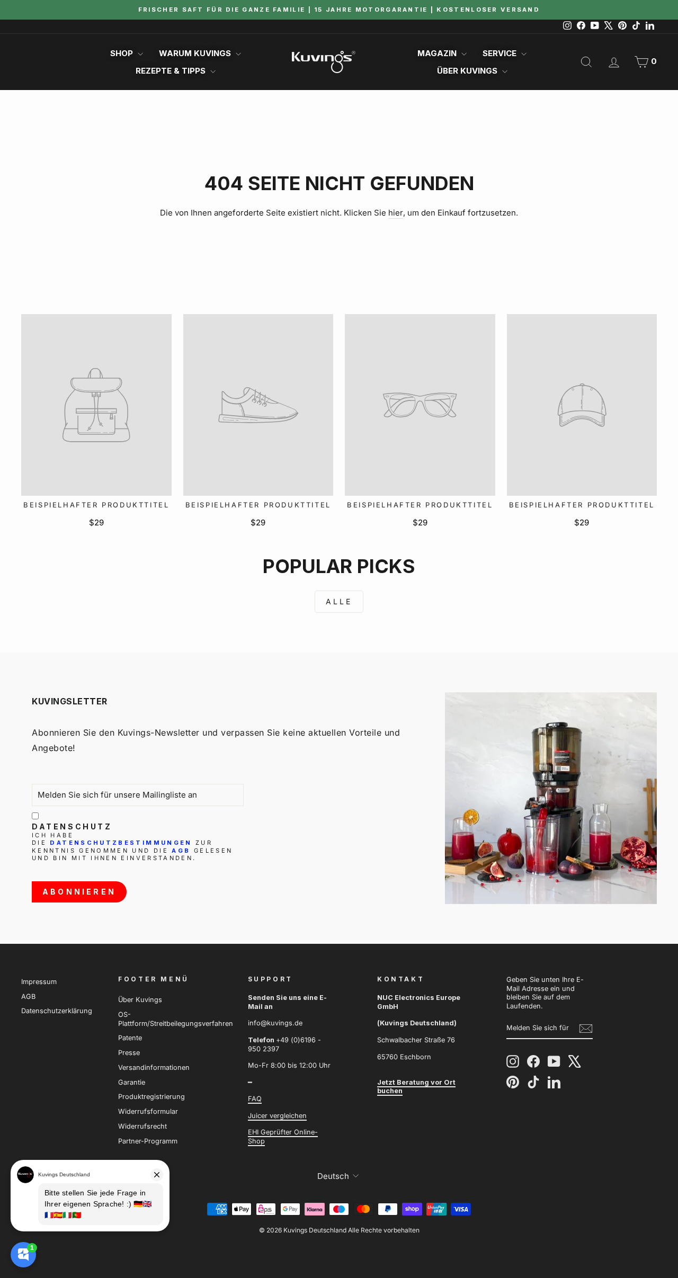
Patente (130, 1038)
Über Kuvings (468, 71)
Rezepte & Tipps (172, 71)
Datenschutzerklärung (56, 1011)
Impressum (39, 982)
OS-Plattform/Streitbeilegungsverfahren (175, 1019)
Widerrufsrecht (142, 1126)
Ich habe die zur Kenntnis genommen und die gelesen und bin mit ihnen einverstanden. (132, 847)
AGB (181, 850)
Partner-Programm (147, 1141)
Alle (339, 601)
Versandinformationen (154, 1067)
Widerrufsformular (148, 1111)
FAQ (255, 1099)
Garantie (131, 1082)
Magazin (438, 53)
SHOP (122, 53)
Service (501, 53)
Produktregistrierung (151, 1097)
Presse (129, 1053)
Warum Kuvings (196, 53)
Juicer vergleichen (277, 1116)
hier (395, 213)
